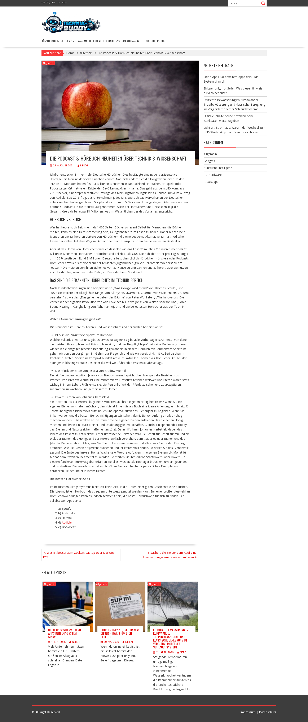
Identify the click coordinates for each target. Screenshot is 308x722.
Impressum (248, 712)
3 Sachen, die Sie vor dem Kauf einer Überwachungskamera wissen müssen (170, 555)
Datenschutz (267, 712)
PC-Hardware (213, 175)
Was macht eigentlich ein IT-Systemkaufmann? (108, 41)
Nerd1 (84, 165)
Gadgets (209, 161)
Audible (67, 522)
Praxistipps (211, 182)
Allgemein (48, 63)
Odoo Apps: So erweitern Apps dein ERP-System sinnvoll (64, 633)
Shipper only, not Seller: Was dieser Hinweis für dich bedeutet (120, 633)
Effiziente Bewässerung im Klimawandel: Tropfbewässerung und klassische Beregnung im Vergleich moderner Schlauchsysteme (171, 638)
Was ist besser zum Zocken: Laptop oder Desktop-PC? (79, 555)
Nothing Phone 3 (156, 41)
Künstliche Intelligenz (56, 41)
